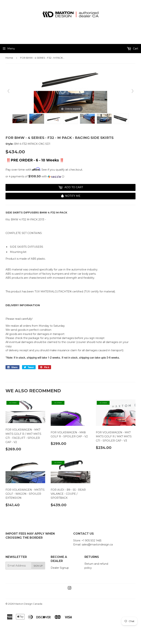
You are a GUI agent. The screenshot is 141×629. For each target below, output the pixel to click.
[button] (70, 176)
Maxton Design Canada (28, 603)
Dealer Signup (60, 567)
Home (9, 57)
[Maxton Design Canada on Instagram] (69, 588)
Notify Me (72, 196)
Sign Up (38, 565)
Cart (135, 48)
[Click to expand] (70, 91)
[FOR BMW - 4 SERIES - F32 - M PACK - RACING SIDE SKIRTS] (19, 118)
